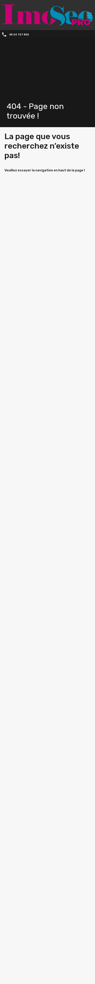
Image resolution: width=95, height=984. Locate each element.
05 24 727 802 (19, 34)
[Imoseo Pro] (47, 24)
